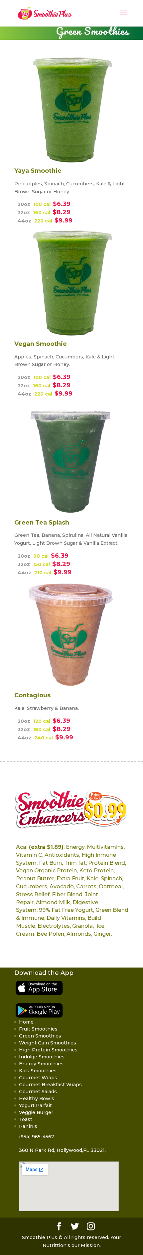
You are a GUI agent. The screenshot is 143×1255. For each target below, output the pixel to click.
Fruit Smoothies (38, 1029)
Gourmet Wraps (38, 1078)
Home (26, 1022)
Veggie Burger (36, 1112)
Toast (25, 1119)
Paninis (28, 1126)
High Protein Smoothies (48, 1050)
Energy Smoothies (41, 1064)
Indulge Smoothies (42, 1057)
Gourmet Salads (38, 1092)
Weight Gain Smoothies (47, 1043)
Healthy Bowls (36, 1098)
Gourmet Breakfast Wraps (50, 1085)
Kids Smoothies (38, 1071)
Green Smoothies (40, 1036)
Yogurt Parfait (35, 1105)
